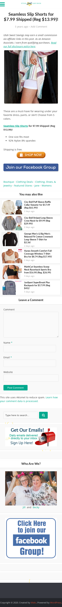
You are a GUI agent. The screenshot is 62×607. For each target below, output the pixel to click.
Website (8, 372)
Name (7, 342)
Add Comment (39, 26)
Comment (9, 309)
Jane (36, 185)
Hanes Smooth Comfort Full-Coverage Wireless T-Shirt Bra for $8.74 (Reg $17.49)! (38, 254)
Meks (33, 602)
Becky (36, 507)
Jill (24, 507)
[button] (53, 54)
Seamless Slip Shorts (15, 126)
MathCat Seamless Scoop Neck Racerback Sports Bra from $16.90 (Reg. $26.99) (37, 270)
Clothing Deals (24, 181)
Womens (47, 185)
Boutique (8, 181)
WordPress (55, 602)
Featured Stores (23, 185)
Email (7, 357)
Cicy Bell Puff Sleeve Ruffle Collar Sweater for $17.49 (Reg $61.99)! (37, 205)
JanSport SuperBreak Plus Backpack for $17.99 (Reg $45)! (37, 286)
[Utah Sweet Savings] (31, 4)
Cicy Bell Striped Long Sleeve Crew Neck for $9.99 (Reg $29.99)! (38, 221)
